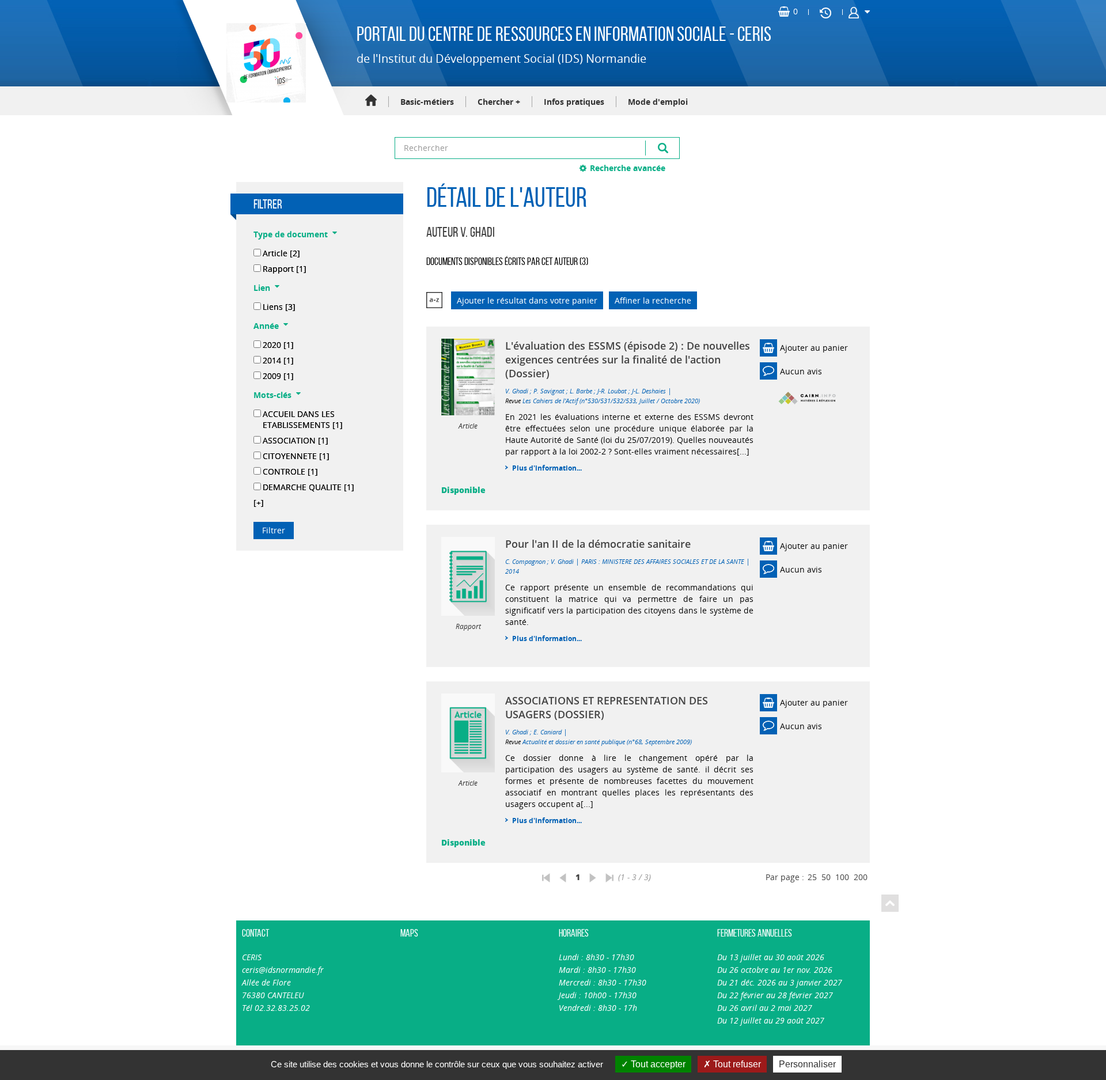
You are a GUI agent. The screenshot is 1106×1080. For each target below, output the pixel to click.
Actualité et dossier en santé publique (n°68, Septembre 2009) (607, 741)
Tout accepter (656, 1064)
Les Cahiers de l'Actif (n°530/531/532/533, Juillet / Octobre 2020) (611, 400)
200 (861, 876)
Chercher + (499, 101)
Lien (261, 287)
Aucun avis (801, 371)
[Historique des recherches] (825, 12)
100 (842, 876)
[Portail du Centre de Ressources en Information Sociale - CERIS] (265, 63)
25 (812, 876)
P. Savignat (549, 390)
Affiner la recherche (653, 300)
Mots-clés (272, 394)
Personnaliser (807, 1064)
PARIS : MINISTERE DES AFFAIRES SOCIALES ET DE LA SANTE (662, 561)
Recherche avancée (627, 167)
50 (826, 876)
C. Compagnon (525, 561)
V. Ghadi (516, 390)
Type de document (290, 234)
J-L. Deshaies (649, 390)
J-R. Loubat (612, 390)
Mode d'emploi (658, 101)
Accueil (371, 101)
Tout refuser (736, 1064)
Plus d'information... (547, 468)
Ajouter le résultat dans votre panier (527, 300)
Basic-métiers (427, 101)
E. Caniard (547, 731)
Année (266, 325)
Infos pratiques (574, 101)
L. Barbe (581, 390)
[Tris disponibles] (434, 300)
